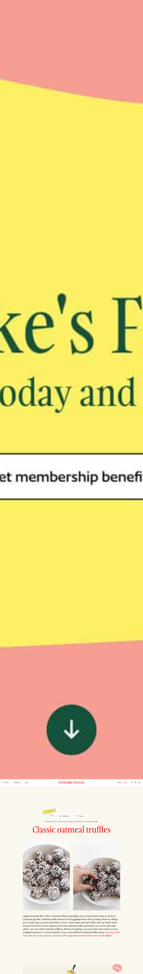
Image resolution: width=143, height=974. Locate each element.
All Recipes (16, 782)
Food (54, 821)
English (125, 782)
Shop (26, 782)
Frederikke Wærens (72, 782)
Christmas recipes (61, 821)
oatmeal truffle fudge (62, 935)
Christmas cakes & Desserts (76, 821)
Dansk (119, 782)
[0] (139, 782)
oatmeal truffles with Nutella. (91, 935)
